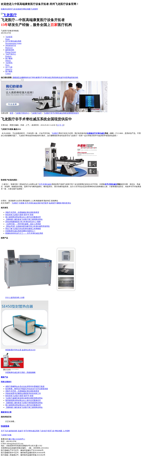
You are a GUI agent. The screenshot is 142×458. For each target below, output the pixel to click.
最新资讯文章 (6, 412)
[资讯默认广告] (54, 111)
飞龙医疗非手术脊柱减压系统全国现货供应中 (61, 113)
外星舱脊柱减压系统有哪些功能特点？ (20, 231)
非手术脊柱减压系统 (47, 77)
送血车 (20, 431)
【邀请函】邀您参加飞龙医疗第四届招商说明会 (24, 403)
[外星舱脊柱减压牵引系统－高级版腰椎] (12, 371)
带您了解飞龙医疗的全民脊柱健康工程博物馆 (23, 229)
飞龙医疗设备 (6, 435)
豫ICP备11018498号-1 (16, 439)
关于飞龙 (4, 431)
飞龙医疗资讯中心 (22, 113)
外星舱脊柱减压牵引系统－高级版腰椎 (20, 372)
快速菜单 (5, 426)
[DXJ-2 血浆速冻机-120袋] (40, 296)
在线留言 (19, 9)
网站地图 (26, 9)
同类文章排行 (6, 382)
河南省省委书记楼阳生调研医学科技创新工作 (23, 393)
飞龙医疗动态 (36, 113)
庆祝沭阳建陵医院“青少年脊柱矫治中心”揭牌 (23, 222)
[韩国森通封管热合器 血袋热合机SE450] (24, 348)
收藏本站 (4, 9)
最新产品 (4, 377)
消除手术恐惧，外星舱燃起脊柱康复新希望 (22, 212)
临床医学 (52, 203)
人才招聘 (66, 431)
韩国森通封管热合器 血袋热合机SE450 (20, 350)
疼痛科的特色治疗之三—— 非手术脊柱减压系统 (24, 233)
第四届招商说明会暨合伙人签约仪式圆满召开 (23, 400)
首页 (11, 113)
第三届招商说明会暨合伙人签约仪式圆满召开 (23, 217)
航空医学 (44, 203)
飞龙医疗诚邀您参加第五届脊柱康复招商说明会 (24, 398)
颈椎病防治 (17, 77)
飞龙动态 (43, 431)
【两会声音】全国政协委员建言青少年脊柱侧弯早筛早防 (27, 226)
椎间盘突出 (66, 203)
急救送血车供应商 (62, 77)
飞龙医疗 (55, 133)
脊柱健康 (35, 77)
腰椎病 (59, 203)
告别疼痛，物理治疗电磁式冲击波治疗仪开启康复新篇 (26, 389)
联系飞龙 (11, 9)
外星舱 (21, 203)
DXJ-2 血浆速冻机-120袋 (14, 297)
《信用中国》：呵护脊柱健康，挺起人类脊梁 (23, 224)
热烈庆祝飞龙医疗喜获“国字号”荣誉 (19, 215)
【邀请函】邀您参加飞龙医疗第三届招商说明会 (24, 219)
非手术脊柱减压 (98, 133)
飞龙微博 (34, 9)
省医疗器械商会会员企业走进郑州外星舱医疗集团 (24, 386)
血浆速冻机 (73, 77)
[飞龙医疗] (9, 15)
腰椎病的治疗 (26, 77)
